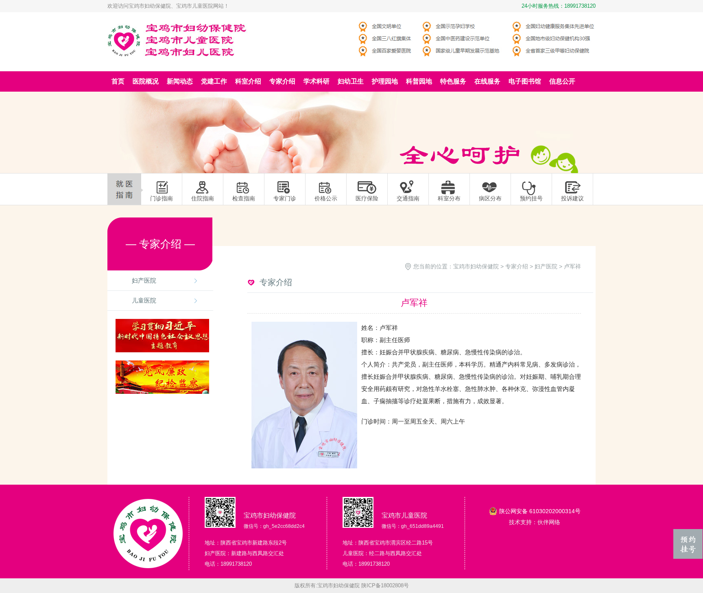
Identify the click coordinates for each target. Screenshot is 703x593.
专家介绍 (516, 266)
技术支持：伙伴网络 (534, 522)
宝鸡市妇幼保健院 (476, 266)
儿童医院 (144, 300)
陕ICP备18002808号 (385, 585)
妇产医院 (144, 280)
